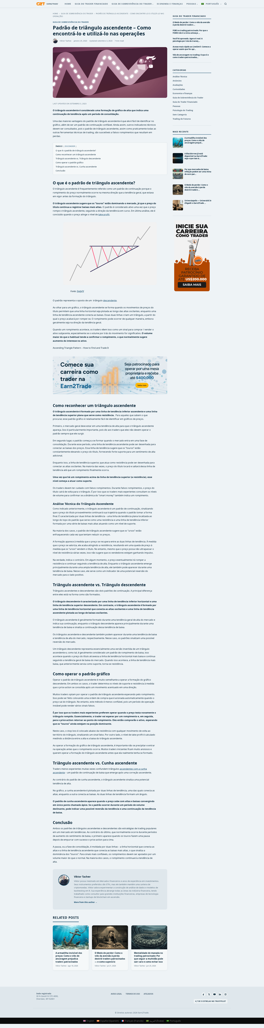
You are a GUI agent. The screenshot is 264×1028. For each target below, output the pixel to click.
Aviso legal (116, 994)
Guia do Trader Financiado (91, 3)
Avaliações (178, 85)
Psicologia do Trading (183, 110)
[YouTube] (214, 994)
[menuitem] (211, 4)
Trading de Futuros (182, 119)
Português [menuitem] (175, 1020)
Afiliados (148, 994)
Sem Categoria (180, 114)
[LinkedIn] (220, 994)
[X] (209, 994)
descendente (110, 300)
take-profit (103, 214)
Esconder (70, 146)
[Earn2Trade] (47, 3)
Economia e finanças (170, 3)
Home (68, 3)
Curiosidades (179, 89)
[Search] (225, 4)
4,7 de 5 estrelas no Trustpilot (210, 1001)
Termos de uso (133, 994)
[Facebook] (203, 994)
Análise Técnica (180, 76)
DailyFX (80, 291)
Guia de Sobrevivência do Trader (132, 3)
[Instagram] (225, 994)
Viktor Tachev (82, 876)
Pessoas (191, 3)
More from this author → (85, 902)
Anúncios (177, 80)
